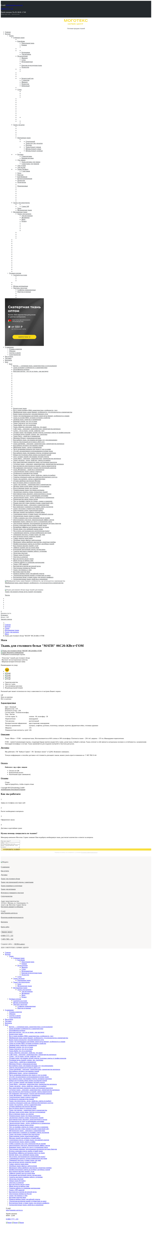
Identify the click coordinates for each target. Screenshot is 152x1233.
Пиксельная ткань (28, 43)
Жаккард (25, 58)
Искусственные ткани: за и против (25, 488)
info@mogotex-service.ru (14, 5)
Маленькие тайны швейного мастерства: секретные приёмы (34, 542)
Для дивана (21, 160)
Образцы (12, 351)
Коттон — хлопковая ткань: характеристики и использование (35, 366)
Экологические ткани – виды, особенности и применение (33, 497)
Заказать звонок (6, 619)
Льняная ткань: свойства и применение (27, 419)
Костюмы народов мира (21, 572)
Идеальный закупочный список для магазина (29, 549)
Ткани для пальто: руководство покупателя (28, 508)
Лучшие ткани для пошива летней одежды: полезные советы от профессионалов (41, 432)
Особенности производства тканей (25, 473)
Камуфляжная (22, 177)
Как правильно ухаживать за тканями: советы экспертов (33, 507)
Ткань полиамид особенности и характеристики (30, 367)
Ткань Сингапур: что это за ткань (25, 423)
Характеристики (8, 703)
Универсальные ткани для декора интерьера (28, 490)
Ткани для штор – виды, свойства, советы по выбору (32, 460)
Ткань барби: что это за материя (24, 425)
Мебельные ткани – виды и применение (27, 447)
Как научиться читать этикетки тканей (27, 536)
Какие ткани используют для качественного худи (30, 414)
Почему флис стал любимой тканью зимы (28, 529)
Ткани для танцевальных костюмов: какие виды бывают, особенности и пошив (41, 416)
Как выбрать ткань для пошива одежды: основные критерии (34, 453)
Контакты (8, 360)
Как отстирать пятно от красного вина (26, 482)
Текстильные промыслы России (24, 568)
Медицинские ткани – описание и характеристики (31, 505)
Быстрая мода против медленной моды (27, 566)
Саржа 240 (25, 206)
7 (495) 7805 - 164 (7, 939)
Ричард (24, 221)
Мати (23, 219)
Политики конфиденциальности (89, 852)
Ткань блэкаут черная (33, 147)
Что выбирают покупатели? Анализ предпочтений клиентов (34, 468)
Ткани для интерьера (8, 889)
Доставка (8, 358)
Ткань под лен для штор (34, 143)
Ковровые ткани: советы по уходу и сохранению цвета (32, 521)
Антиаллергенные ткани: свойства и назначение (30, 579)
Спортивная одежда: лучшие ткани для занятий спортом (33, 514)
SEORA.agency (19, 944)
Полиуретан (21, 182)
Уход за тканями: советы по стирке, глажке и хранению (32, 501)
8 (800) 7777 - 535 (7, 9)
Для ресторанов (27, 216)
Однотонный (30, 141)
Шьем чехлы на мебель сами (23, 560)
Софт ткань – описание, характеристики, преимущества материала (36, 429)
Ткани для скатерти (24, 214)
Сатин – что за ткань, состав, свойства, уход (28, 431)
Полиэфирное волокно (21, 369)
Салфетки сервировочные (26, 290)
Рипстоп (20, 175)
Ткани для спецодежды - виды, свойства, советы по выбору (34, 475)
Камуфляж (21, 41)
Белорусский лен (28, 78)
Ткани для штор (19, 125)
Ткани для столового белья (10, 879)
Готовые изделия (15, 273)
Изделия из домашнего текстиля (12, 893)
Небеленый (26, 86)
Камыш (24, 45)
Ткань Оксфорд (22, 169)
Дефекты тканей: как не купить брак (26, 547)
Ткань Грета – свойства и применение (26, 436)
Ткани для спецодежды (21, 203)
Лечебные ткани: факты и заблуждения (27, 540)
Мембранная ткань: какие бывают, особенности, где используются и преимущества (42, 412)
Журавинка (25, 217)
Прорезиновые (22, 186)
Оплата (4, 763)
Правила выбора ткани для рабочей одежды (28, 573)
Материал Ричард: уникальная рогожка (27, 438)
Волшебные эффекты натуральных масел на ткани (31, 527)
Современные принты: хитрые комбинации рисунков (32, 533)
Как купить (9, 356)
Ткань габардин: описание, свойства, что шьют (30, 427)
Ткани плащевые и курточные (11, 886)
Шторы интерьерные (20, 286)
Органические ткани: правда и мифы (26, 516)
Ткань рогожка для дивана (31, 162)
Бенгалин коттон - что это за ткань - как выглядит (30, 371)
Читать (7, 586)
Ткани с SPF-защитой (21, 564)
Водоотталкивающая (24, 178)
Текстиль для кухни (20, 288)
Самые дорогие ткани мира (23, 538)
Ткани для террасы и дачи (22, 570)
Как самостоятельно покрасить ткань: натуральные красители (35, 462)
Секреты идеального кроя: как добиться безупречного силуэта (35, 477)
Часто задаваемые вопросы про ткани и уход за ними (32, 449)
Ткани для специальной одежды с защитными (17, 882)
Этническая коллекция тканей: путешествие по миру (32, 575)
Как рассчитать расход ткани (23, 559)
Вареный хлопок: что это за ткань (25, 421)
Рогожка (20, 154)
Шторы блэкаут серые (33, 149)
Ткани (11, 36)
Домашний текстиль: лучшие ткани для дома (29, 534)
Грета (19, 173)
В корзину (4, 615)
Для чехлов (21, 167)
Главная (8, 32)
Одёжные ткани (19, 37)
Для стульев (21, 165)
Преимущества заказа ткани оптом (25, 499)
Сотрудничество (15, 354)
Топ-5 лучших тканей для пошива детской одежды (31, 457)
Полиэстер (25, 67)
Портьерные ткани (24, 138)
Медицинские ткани (24, 210)
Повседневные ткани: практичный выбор (28, 510)
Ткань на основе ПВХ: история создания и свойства (31, 418)
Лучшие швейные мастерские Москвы (26, 481)
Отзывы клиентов (15, 349)
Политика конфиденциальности (12, 917)
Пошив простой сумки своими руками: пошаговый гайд (33, 503)
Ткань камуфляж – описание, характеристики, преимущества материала (38, 444)
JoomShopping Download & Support (13, 789)
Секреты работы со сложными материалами (28, 562)
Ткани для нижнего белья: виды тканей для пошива (23, 592)
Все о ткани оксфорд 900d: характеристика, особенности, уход (35, 410)
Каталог (8, 34)
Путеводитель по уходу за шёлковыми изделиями (30, 495)
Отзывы (4, 778)
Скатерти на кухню (20, 275)
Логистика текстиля (20, 553)
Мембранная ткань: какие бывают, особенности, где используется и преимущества (34, 583)
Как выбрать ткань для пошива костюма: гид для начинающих (35, 440)
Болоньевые (26, 52)
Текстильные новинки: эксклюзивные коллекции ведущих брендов (37, 523)
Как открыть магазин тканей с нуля (25, 546)
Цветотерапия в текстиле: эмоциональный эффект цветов (33, 520)
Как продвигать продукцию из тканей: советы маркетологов (34, 466)
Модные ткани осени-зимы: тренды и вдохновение (31, 486)
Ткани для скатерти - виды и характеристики (29, 479)
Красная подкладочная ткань (32, 65)
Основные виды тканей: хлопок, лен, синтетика (30, 434)
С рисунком (26, 171)
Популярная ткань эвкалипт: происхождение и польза (32, 494)
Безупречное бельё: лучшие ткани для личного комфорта (33, 577)
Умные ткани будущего (21, 555)
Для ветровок (26, 54)
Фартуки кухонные (24, 292)
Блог (6, 362)
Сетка (24, 60)
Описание (5, 734)
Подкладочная (22, 56)
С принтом (25, 80)
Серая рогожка (27, 156)
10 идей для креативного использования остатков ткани (33, 451)
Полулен (29, 145)
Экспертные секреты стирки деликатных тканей (30, 492)
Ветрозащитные (27, 62)
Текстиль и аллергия (20, 557)
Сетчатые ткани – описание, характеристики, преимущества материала (38, 464)
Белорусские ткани (20, 408)
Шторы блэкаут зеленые (34, 151)
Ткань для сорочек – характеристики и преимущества (32, 484)
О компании (9, 347)
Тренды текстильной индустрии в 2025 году (29, 442)
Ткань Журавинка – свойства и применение (28, 470)
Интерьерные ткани (20, 212)
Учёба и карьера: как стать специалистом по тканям (31, 518)
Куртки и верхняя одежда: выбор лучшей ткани (30, 525)
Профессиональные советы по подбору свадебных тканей (33, 544)
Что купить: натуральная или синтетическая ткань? (31, 531)
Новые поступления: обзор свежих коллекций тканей (32, 455)
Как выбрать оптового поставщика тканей (28, 445)
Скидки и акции (15, 353)
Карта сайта (5, 927)
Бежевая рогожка (28, 158)
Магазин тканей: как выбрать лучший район (29, 512)
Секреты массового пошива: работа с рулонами (30, 551)
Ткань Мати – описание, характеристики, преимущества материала (37, 458)
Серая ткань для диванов (30, 164)
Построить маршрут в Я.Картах (12, 907)
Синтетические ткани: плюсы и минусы (27, 471)
